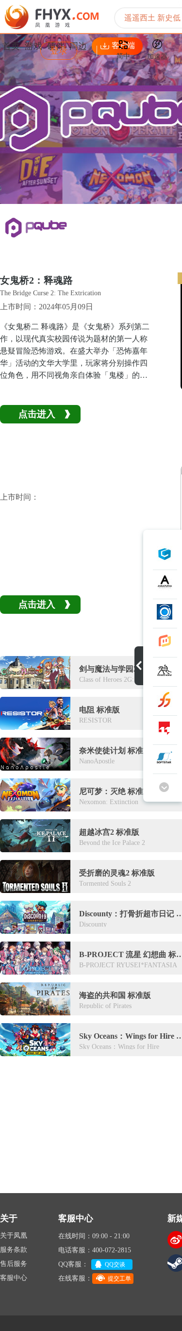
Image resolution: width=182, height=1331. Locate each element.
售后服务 (13, 1263)
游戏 (33, 46)
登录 (58, 50)
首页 (11, 46)
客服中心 (13, 1277)
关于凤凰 (13, 1235)
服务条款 (13, 1249)
